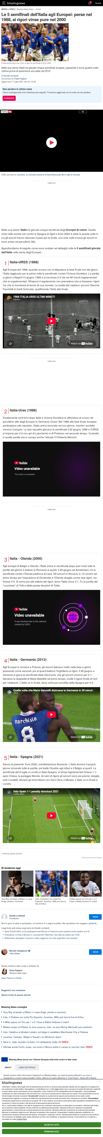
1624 (56, 1089)
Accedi (98, 3)
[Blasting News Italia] (16, 3)
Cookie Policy (22, 1119)
